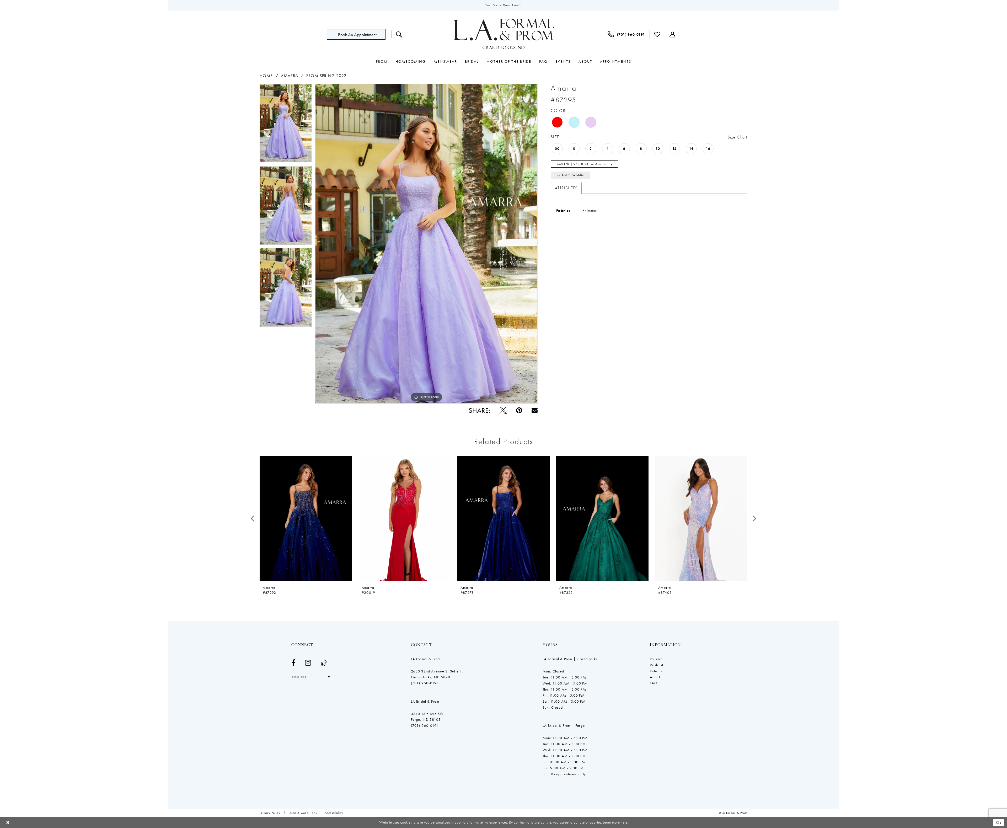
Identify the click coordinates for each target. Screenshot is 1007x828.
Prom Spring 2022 (326, 75)
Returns (656, 671)
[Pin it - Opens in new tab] (519, 410)
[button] (672, 34)
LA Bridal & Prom (425, 701)
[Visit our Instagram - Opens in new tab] (308, 662)
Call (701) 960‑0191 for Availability (585, 164)
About (655, 677)
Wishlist (656, 665)
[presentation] (306, 518)
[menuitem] (359, 34)
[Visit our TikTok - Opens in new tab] (324, 662)
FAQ (654, 683)
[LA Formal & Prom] (503, 34)
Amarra (289, 75)
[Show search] (399, 34)
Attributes (566, 188)
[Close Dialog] (7, 822)
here (624, 822)
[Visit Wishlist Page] (657, 34)
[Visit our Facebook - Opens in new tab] (293, 662)
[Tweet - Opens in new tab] (503, 410)
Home (266, 75)
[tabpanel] (286, 125)
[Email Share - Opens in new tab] (535, 410)
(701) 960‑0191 (424, 683)
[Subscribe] (329, 676)
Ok (998, 822)
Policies (656, 658)
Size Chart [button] (737, 137)
